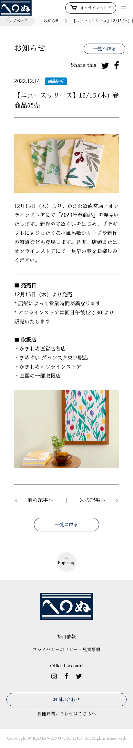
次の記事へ (93, 500)
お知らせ (51, 21)
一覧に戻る (66, 524)
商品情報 (56, 81)
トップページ (16, 21)
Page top (67, 563)
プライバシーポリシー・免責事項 (66, 649)
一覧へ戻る (104, 48)
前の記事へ (40, 500)
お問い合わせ (66, 699)
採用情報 (66, 636)
